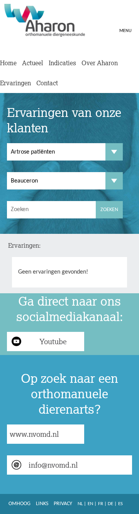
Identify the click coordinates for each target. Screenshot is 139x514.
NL (80, 503)
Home (8, 63)
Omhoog (19, 504)
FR (100, 503)
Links (42, 504)
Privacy (63, 504)
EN (90, 503)
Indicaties (62, 63)
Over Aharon (99, 63)
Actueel (32, 63)
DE (110, 503)
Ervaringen (15, 83)
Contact (47, 83)
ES (120, 503)
